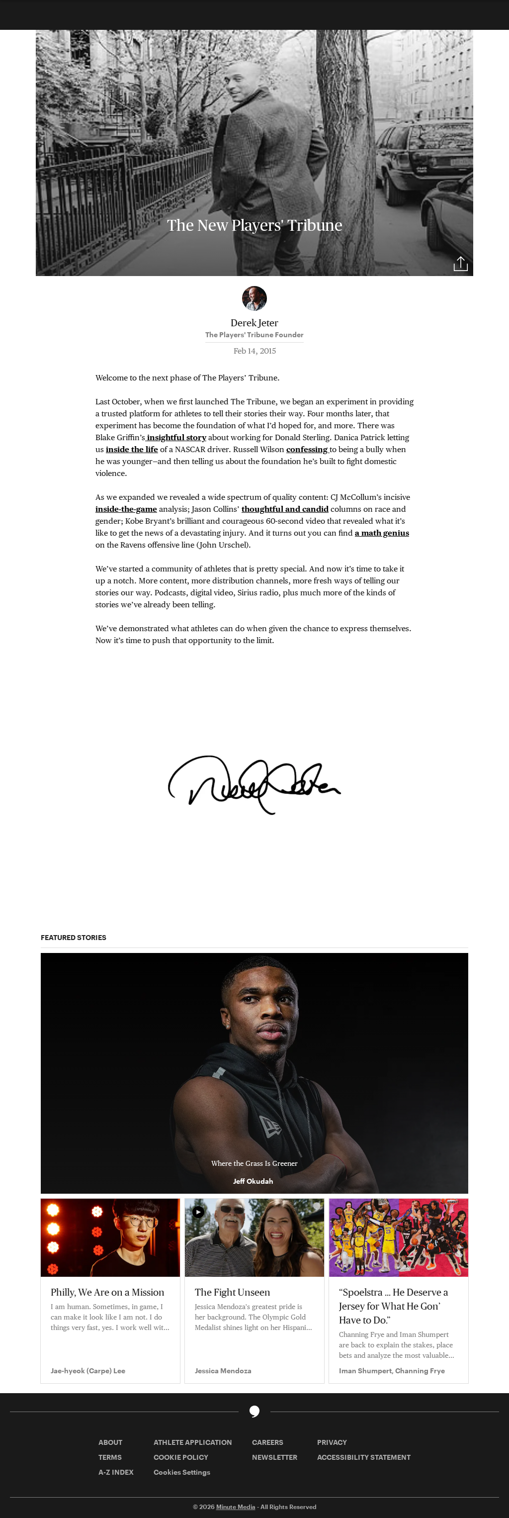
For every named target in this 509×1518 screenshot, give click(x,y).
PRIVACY (332, 1442)
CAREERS (267, 1442)
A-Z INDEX (116, 1472)
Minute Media (235, 1506)
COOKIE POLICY (181, 1457)
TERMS (110, 1457)
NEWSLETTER (274, 1457)
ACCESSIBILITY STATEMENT (364, 1457)
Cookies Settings (182, 1472)
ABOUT (110, 1442)
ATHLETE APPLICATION (193, 1442)
